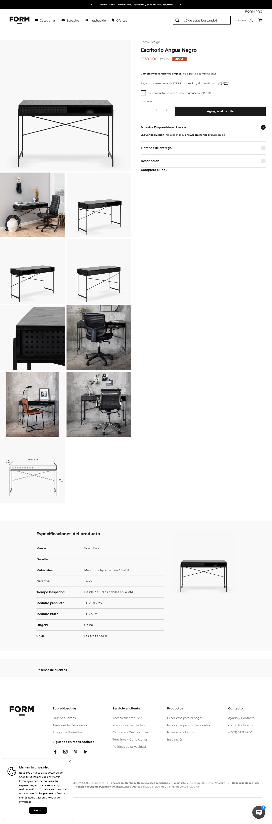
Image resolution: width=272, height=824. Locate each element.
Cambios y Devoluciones (131, 732)
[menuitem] (46, 20)
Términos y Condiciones (130, 739)
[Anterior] (92, 5)
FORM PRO (253, 11)
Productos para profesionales (188, 725)
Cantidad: (146, 101)
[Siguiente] (180, 5)
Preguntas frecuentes (129, 725)
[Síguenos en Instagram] (65, 751)
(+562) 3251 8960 (240, 732)
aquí (213, 73)
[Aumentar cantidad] (166, 110)
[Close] (70, 761)
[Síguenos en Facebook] (55, 751)
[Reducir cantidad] (147, 110)
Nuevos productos (180, 732)
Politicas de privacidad (129, 746)
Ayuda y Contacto (241, 718)
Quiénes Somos (64, 718)
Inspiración (175, 739)
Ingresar (244, 20)
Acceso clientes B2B (127, 718)
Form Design (150, 42)
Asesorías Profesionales (70, 725)
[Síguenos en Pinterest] (75, 751)
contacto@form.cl (241, 725)
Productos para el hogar (185, 718)
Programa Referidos (67, 732)
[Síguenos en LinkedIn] (85, 751)
